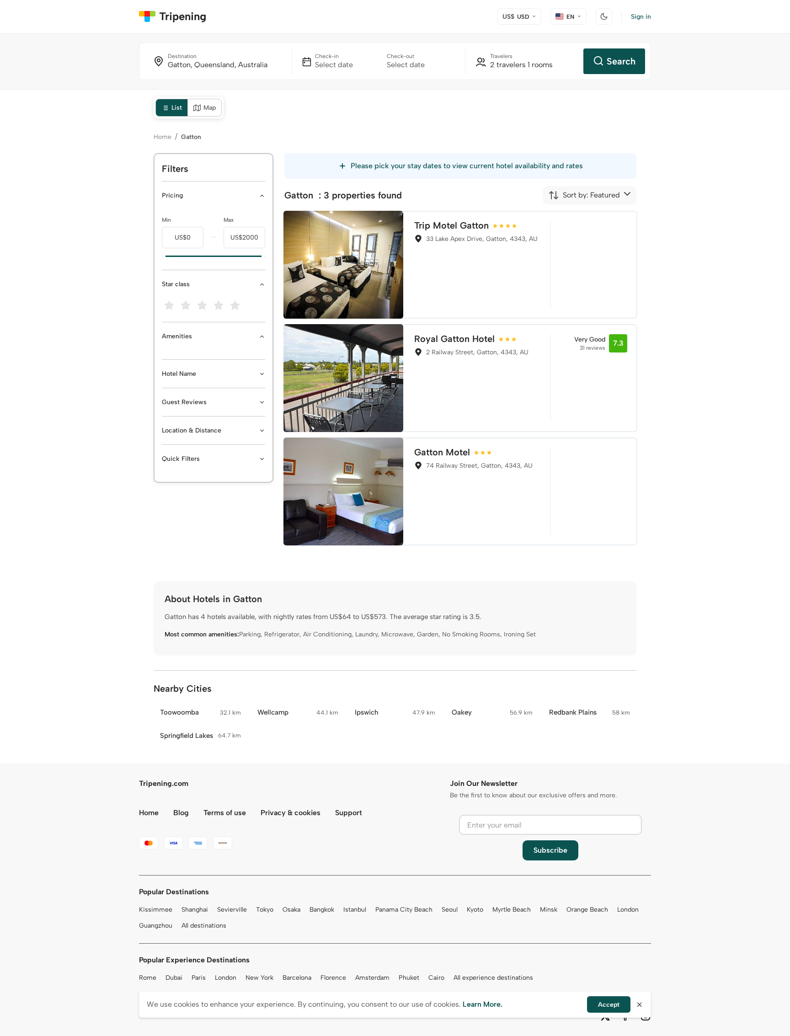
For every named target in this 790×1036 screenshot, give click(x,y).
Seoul (450, 909)
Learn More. (482, 1004)
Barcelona (297, 978)
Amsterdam (372, 978)
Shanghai (194, 909)
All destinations (203, 925)
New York (259, 978)
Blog (181, 812)
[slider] (161, 256)
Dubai (173, 978)
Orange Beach (587, 909)
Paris (199, 978)
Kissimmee (155, 909)
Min (166, 220)
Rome (147, 978)
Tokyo (264, 909)
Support (348, 812)
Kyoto (475, 909)
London (628, 909)
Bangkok (322, 909)
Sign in (641, 17)
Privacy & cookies (290, 812)
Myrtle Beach (511, 909)
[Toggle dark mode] (604, 16)
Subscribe (550, 850)
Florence (333, 978)
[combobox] (584, 195)
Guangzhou (155, 925)
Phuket (409, 978)
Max (229, 220)
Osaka (291, 909)
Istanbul (354, 909)
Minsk (548, 909)
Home (162, 137)
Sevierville (232, 909)
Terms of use (224, 812)
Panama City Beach (403, 909)
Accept (608, 1005)
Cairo (436, 978)
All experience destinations (493, 978)
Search (621, 61)
